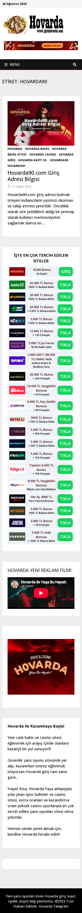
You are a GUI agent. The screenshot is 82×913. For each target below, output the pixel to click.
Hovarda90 (59, 160)
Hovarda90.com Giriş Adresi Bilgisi (33, 176)
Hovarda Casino (42, 154)
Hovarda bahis (37, 149)
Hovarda (15, 149)
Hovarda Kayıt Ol (32, 160)
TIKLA (65, 284)
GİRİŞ (66, 271)
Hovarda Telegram (54, 906)
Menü (14, 64)
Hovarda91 (16, 166)
